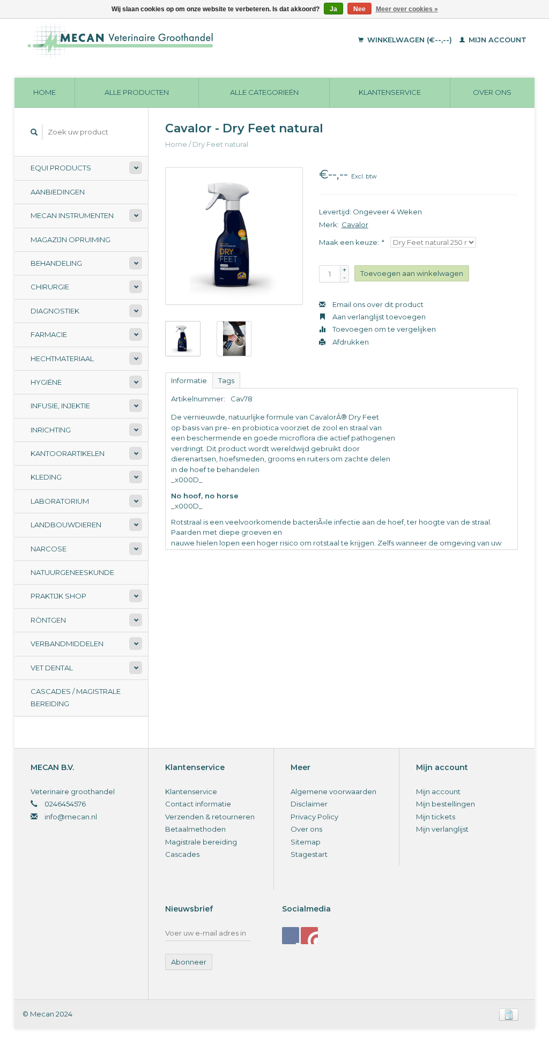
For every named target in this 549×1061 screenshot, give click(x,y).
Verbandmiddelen (67, 643)
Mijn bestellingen (445, 804)
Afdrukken (350, 342)
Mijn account (496, 39)
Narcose (48, 548)
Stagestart (309, 854)
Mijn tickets (435, 816)
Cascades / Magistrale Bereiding (76, 697)
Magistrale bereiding (201, 842)
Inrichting (51, 429)
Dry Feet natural (220, 144)
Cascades (182, 854)
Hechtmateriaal (62, 358)
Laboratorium (60, 501)
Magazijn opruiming (70, 239)
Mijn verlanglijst (442, 829)
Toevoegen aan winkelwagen (411, 273)
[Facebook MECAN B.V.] (290, 935)
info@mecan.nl (70, 816)
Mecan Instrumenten (72, 215)
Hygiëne (46, 382)
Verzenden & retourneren (210, 816)
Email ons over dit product (377, 304)
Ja (333, 9)
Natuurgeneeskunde (72, 572)
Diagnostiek (55, 311)
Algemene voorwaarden (333, 791)
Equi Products (61, 167)
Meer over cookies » (407, 9)
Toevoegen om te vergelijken (383, 329)
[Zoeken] (34, 132)
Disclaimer (309, 804)
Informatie (189, 380)
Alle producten (137, 92)
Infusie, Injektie (60, 405)
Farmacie (49, 334)
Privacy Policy (314, 816)
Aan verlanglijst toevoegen (378, 316)
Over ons (492, 92)
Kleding (46, 477)
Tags (226, 380)
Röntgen (48, 620)
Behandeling (56, 263)
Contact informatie (198, 804)
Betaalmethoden (195, 829)
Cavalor (355, 224)
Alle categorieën (264, 92)
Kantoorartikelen (68, 453)
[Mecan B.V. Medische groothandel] (164, 40)
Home (44, 92)
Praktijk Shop (58, 596)
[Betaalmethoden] (508, 1014)
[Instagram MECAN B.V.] (309, 935)
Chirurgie (50, 286)
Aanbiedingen (58, 192)
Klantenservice (390, 92)
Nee (359, 9)
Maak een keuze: (351, 242)
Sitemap (306, 842)
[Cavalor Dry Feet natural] (234, 236)
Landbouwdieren (66, 524)
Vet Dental (52, 667)
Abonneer (188, 962)
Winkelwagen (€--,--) (409, 39)
